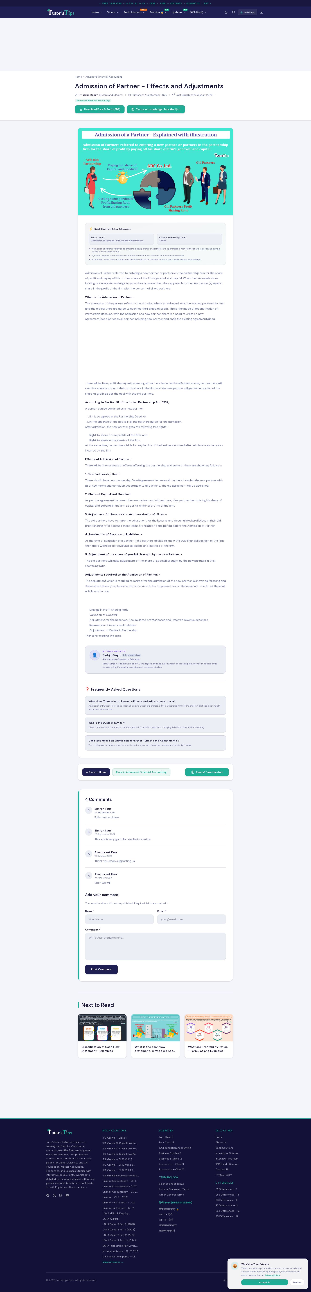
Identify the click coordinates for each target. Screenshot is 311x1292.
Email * (161, 911)
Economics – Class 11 (171, 1164)
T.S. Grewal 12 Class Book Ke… (120, 1143)
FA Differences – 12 (227, 1205)
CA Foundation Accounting (175, 1147)
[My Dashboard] (261, 12)
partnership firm (213, 303)
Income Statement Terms (174, 1189)
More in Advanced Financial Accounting (141, 772)
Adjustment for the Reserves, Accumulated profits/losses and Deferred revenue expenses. (149, 620)
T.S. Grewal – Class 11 (115, 1137)
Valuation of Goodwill (103, 615)
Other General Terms (171, 1194)
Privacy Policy (224, 1174)
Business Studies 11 (170, 1153)
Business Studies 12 (170, 1158)
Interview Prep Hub (227, 1158)
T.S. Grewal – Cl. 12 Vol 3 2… (119, 1170)
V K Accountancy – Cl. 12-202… (121, 1251)
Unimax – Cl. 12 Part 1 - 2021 (119, 1202)
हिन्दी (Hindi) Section (227, 1164)
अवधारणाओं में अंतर (168, 1225)
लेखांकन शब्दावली (167, 1230)
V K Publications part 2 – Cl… (119, 1256)
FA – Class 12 (166, 1142)
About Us (221, 1142)
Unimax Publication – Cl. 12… (119, 1208)
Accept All (264, 1282)
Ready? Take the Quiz (209, 772)
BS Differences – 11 (226, 1200)
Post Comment (101, 969)
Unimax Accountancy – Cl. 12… (120, 1186)
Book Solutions (224, 1147)
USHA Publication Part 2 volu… (120, 1245)
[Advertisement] (155, 44)
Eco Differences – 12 (228, 1210)
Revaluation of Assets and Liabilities (112, 625)
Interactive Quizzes (227, 1153)
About (227, 1280)
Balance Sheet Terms (171, 1183)
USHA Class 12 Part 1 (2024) (119, 1229)
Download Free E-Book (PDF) (102, 109)
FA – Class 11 (166, 1137)
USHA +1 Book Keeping (116, 1213)
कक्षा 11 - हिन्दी (165, 1214)
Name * (89, 911)
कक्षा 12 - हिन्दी (166, 1219)
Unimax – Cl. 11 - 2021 (115, 1197)
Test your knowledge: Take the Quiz (158, 109)
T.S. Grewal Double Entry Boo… (121, 1175)
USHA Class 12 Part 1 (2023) (119, 1224)
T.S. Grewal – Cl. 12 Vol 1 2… (118, 1159)
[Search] (234, 12)
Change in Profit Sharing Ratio (109, 610)
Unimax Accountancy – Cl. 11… (120, 1181)
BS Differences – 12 (227, 1216)
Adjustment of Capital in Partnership (113, 630)
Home (78, 76)
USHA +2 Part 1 (111, 1218)
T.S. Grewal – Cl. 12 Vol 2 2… (119, 1164)
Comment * (92, 929)
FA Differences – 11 (226, 1189)
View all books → (113, 1262)
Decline (297, 1282)
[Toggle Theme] (226, 12)
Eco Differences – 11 (227, 1194)
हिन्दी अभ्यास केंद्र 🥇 (169, 1209)
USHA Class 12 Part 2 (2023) (119, 1235)
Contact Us (222, 1169)
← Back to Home (96, 772)
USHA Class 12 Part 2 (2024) (119, 1240)
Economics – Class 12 (171, 1169)
